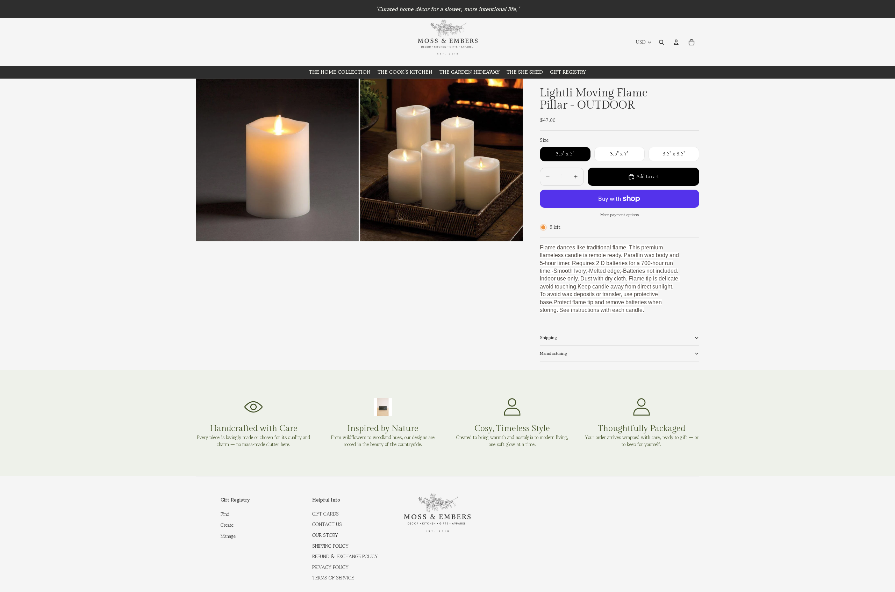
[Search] (661, 42)
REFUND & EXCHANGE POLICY (345, 556)
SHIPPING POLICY (330, 545)
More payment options (619, 215)
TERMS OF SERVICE (333, 577)
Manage (228, 536)
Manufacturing (553, 353)
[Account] (676, 42)
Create (227, 524)
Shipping (548, 338)
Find (225, 514)
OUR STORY (325, 535)
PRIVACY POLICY (330, 567)
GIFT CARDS (325, 513)
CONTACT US (327, 524)
